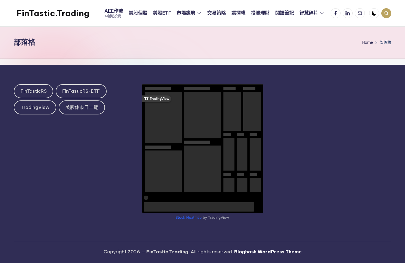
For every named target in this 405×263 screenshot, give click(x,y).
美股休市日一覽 (81, 107)
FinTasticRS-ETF (81, 91)
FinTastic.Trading (53, 13)
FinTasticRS (34, 91)
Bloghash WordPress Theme (268, 252)
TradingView (35, 107)
